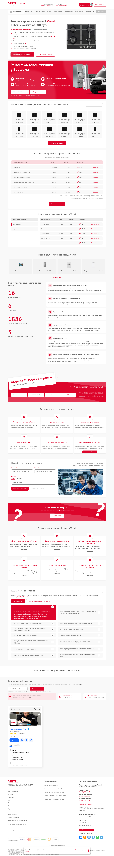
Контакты (88, 11)
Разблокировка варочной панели (24, 182)
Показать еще (57, 277)
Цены (37, 11)
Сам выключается (45, 229)
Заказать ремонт (19, 489)
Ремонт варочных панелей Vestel (54, 799)
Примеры (11, 797)
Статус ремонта (101, 11)
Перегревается (45, 233)
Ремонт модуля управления (22, 172)
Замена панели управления (22, 177)
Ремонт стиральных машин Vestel (54, 792)
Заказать (95, 167)
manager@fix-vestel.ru (85, 804)
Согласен (84, 850)
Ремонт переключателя (20, 187)
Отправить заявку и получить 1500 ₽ (60, 394)
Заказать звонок (57, 515)
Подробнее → (95, 224)
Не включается (45, 224)
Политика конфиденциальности (57, 845)
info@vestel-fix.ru (84, 800)
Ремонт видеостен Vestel (51, 785)
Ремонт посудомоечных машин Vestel (55, 795)
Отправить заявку (38, 92)
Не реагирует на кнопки (47, 243)
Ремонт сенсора (18, 192)
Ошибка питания (45, 238)
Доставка (54, 11)
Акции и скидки (69, 11)
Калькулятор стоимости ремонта (17, 820)
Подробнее (24, 549)
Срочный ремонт (29, 11)
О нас (42, 11)
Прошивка (17, 167)
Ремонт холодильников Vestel (53, 789)
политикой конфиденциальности (32, 397)
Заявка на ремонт (79, 11)
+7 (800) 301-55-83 (47, 4)
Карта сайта (11, 831)
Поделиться (80, 837)
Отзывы (49, 11)
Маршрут (15, 740)
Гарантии (60, 11)
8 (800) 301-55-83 (84, 796)
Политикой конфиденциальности (43, 691)
